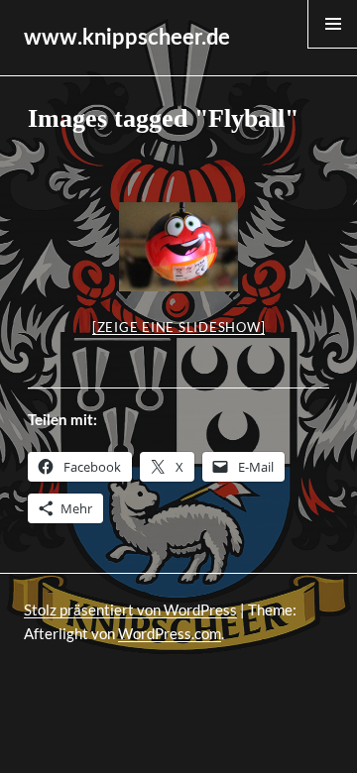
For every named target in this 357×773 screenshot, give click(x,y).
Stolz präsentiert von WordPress (130, 609)
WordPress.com (169, 633)
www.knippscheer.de (127, 38)
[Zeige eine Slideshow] (179, 327)
